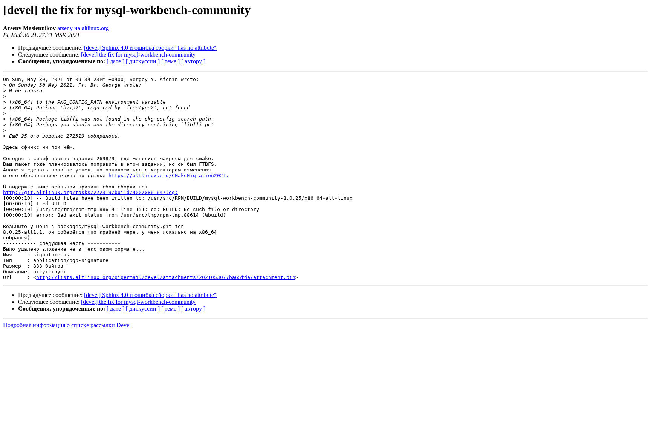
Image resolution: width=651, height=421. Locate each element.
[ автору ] (193, 61)
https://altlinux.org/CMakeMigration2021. (168, 175)
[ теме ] (170, 61)
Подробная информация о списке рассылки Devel (67, 325)
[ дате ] (115, 61)
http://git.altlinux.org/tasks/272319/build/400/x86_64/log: (90, 192)
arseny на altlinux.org (83, 28)
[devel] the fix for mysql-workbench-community (138, 54)
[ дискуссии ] (143, 61)
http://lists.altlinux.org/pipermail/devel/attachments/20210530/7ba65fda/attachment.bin (165, 277)
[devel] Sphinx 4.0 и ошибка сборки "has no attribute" (150, 47)
